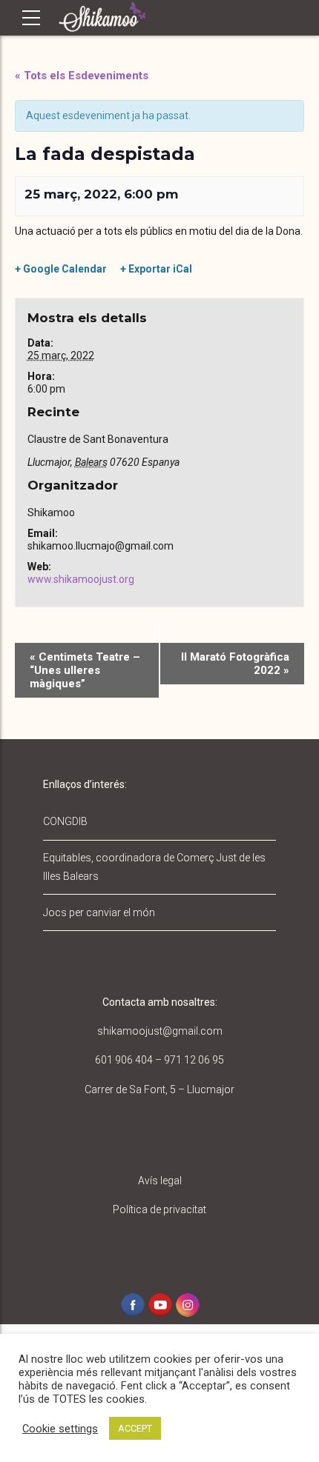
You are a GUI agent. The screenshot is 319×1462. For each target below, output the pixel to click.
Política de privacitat (159, 1209)
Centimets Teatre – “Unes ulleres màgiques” (85, 670)
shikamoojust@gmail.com (160, 1031)
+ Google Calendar (61, 269)
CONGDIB (65, 821)
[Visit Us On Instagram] (187, 1315)
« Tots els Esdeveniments (81, 75)
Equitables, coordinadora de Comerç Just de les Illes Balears (154, 867)
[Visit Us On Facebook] (132, 1315)
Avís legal (160, 1180)
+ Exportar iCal (156, 269)
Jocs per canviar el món (99, 912)
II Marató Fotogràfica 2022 (235, 663)
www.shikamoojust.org (80, 579)
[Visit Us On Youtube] (160, 1315)
